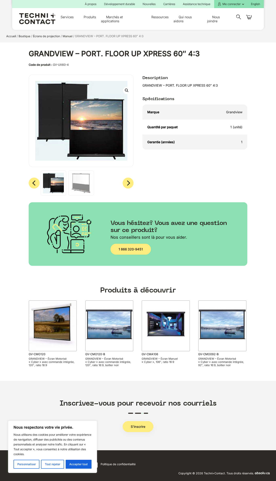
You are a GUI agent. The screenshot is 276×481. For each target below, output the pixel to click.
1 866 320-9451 (131, 249)
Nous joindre (213, 19)
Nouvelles (149, 4)
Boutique (24, 36)
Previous (34, 183)
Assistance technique (196, 4)
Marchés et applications (112, 19)
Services (67, 17)
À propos (90, 4)
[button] (126, 90)
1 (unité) (236, 127)
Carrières (169, 4)
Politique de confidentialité (118, 464)
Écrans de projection (46, 36)
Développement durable (119, 4)
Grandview (234, 112)
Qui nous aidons (183, 19)
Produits (90, 17)
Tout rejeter (52, 464)
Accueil (11, 36)
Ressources (160, 17)
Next (128, 183)
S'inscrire (138, 427)
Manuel (67, 36)
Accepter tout (78, 464)
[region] (52, 447)
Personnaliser (26, 464)
